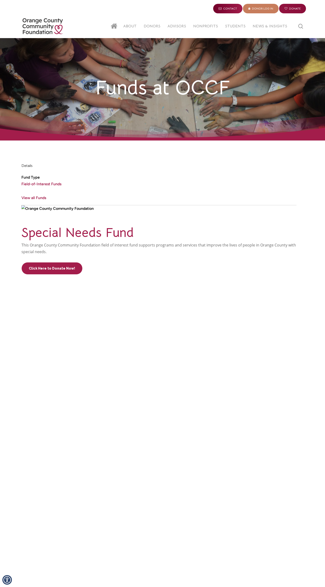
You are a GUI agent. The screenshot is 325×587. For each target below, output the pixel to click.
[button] (7, 580)
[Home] (115, 26)
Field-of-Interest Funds (41, 184)
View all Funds (33, 198)
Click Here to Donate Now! (52, 268)
